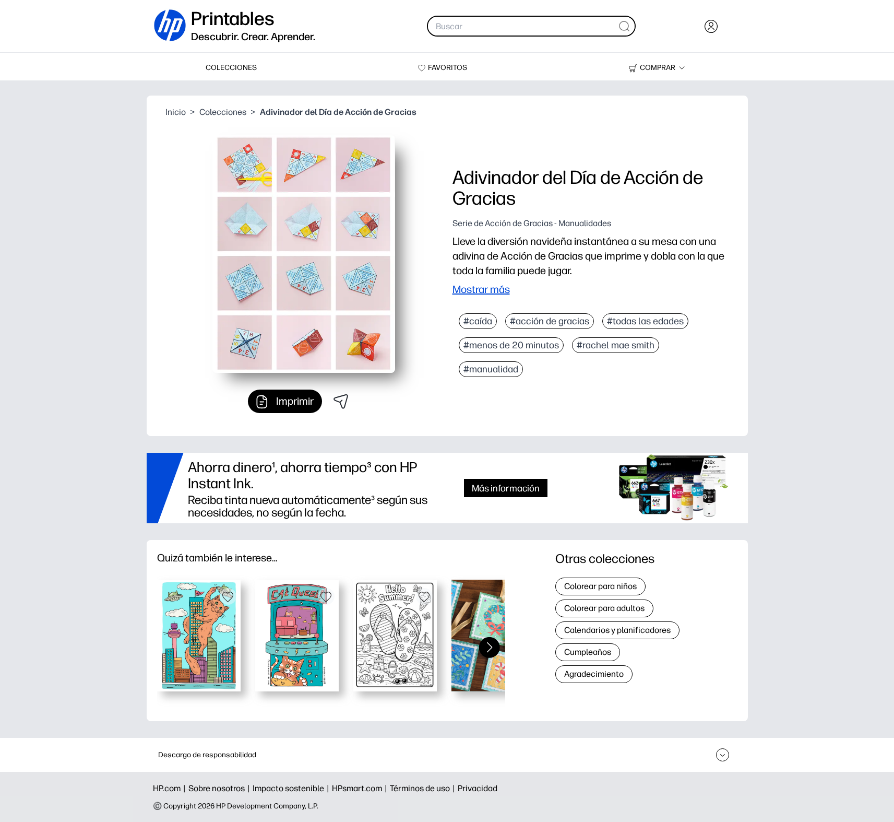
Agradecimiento (594, 674)
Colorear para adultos (604, 608)
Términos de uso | (424, 788)
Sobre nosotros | (220, 788)
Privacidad (477, 788)
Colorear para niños (600, 586)
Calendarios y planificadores (617, 630)
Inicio (175, 112)
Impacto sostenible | (292, 788)
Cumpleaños (587, 652)
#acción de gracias (549, 321)
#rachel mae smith (615, 345)
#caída (477, 321)
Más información (506, 488)
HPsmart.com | (361, 788)
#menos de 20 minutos (511, 345)
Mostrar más (481, 289)
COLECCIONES (231, 67)
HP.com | (170, 788)
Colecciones (222, 112)
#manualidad (490, 369)
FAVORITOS (447, 67)
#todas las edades (645, 321)
